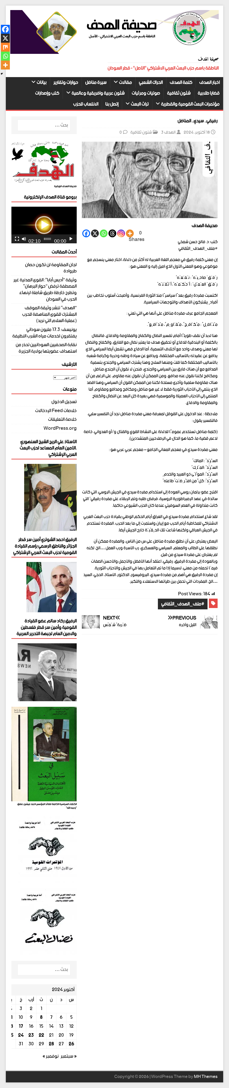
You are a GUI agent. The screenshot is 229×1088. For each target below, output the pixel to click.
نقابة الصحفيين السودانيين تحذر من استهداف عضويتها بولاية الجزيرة (46, 348)
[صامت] (24, 239)
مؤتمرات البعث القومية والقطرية (190, 104)
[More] (130, 233)
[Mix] (5, 47)
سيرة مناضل (96, 82)
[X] (95, 233)
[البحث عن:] (44, 125)
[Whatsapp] (104, 233)
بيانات (42, 82)
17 (21, 1026)
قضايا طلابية (209, 93)
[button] (44, 225)
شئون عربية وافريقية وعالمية (98, 93)
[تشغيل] (71, 239)
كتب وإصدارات (47, 93)
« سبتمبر (69, 1056)
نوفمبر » (50, 1056)
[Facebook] (86, 233)
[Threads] (112, 233)
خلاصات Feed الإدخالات (56, 410)
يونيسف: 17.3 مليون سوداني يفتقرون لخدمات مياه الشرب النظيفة (44, 333)
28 (51, 1044)
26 (71, 1044)
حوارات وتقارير (65, 82)
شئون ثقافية (179, 93)
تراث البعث (140, 104)
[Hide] (2, 74)
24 (21, 1035)
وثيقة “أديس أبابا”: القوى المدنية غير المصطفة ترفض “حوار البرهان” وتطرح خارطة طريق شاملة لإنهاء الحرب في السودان (45, 289)
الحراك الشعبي (151, 82)
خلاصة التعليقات (62, 419)
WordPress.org (60, 428)
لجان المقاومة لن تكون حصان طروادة (51, 268)
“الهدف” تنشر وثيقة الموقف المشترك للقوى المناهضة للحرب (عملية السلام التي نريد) (49, 314)
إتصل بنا (112, 104)
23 (31, 1035)
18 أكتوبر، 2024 (197, 132)
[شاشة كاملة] (17, 239)
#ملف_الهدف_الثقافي (182, 604)
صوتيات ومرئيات (146, 93)
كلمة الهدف (181, 82)
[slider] (47, 239)
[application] (44, 225)
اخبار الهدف (209, 82)
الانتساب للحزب (85, 104)
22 (41, 1035)
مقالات (125, 82)
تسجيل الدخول (64, 402)
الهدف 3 (168, 132)
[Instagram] (121, 233)
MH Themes (206, 1076)
